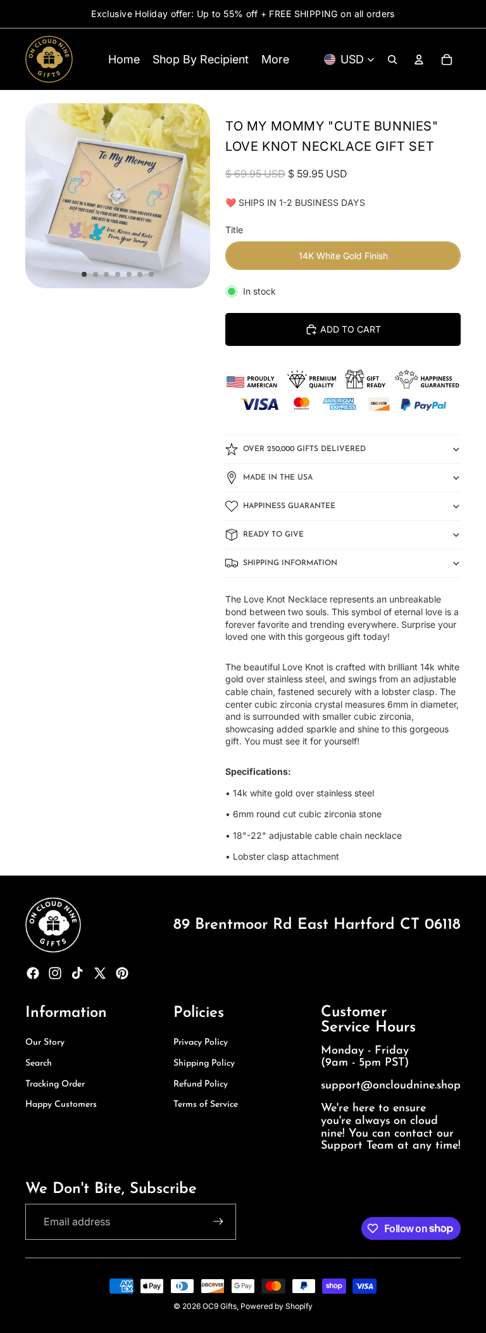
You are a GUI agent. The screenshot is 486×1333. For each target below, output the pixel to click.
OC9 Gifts (219, 1306)
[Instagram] (55, 973)
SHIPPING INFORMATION (290, 563)
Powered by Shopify (276, 1306)
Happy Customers (61, 1104)
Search (38, 1063)
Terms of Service (205, 1104)
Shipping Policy (204, 1063)
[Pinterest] (122, 973)
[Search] (392, 59)
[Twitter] (100, 973)
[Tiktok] (77, 973)
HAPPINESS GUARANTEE (289, 506)
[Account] (419, 59)
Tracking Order (55, 1084)
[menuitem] (275, 59)
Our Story (45, 1042)
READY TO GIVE (273, 535)
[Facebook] (32, 973)
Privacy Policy (200, 1042)
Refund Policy (200, 1084)
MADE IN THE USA (278, 478)
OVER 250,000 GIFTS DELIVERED (304, 449)
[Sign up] (218, 1221)
